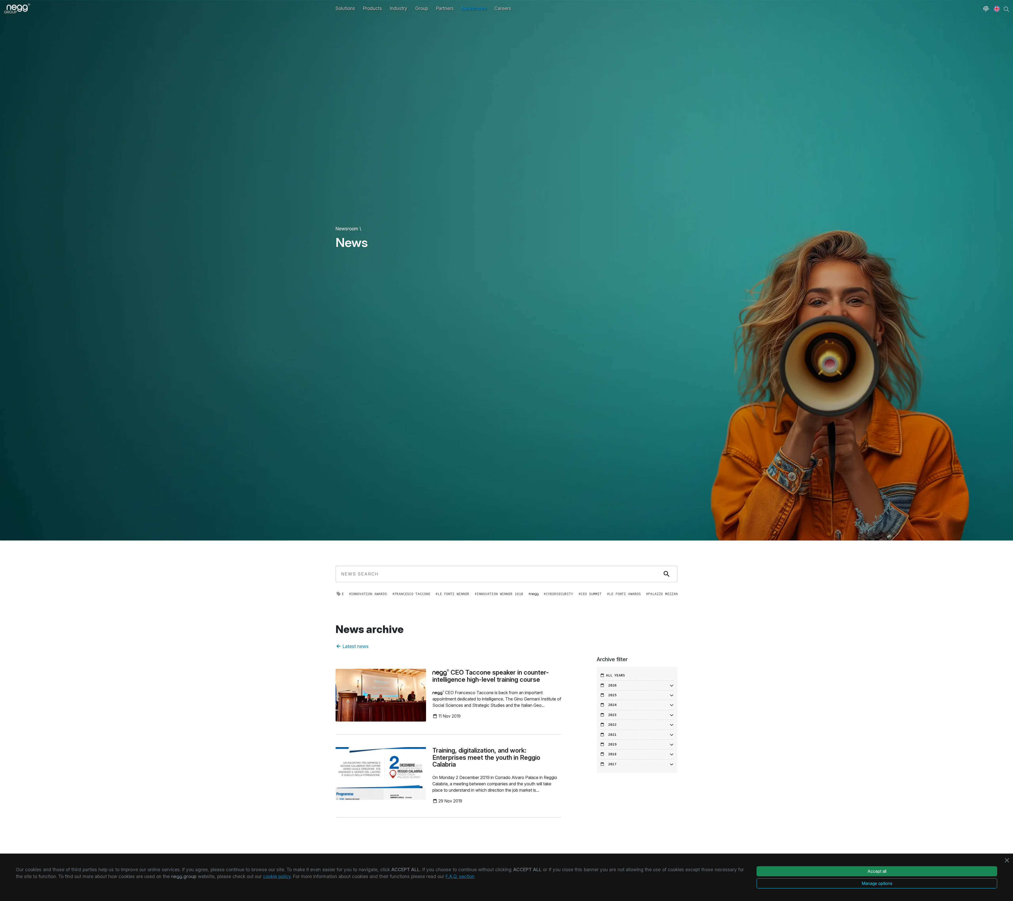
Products (372, 8)
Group (421, 8)
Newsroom (474, 8)
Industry (398, 8)
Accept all (876, 871)
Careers (502, 8)
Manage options (877, 883)
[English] (997, 8)
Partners (445, 8)
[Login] (986, 8)
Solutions (345, 8)
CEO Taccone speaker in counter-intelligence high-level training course (490, 676)
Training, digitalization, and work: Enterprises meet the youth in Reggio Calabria (486, 757)
